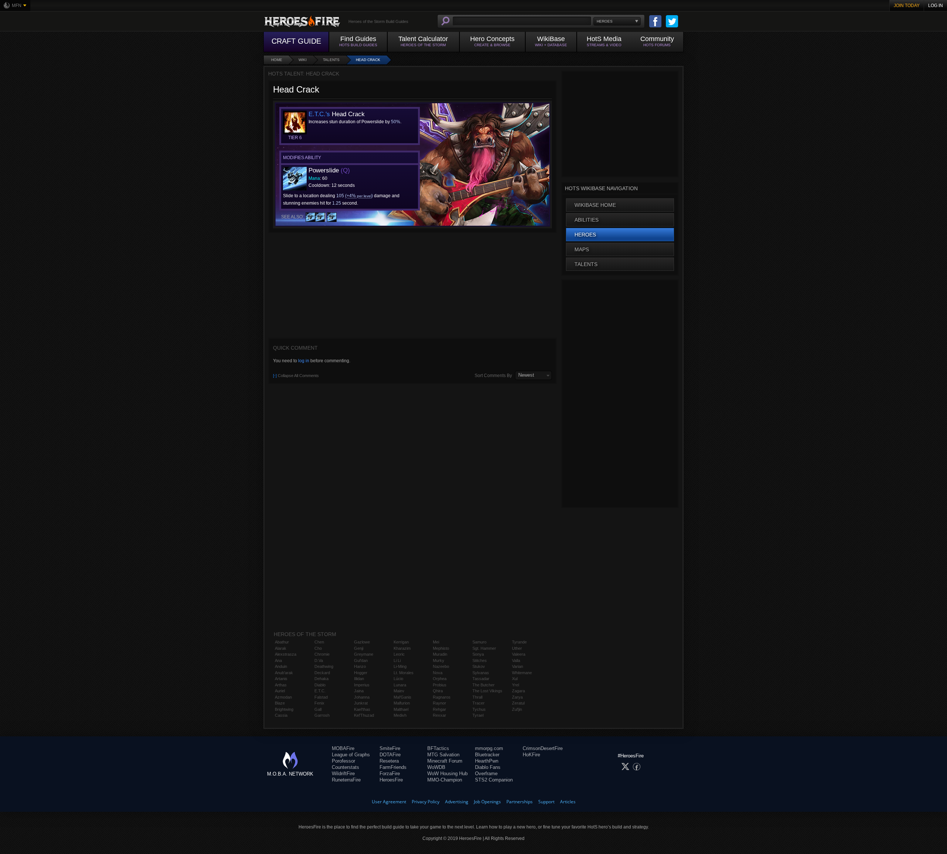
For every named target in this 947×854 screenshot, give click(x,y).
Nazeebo (441, 666)
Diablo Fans (488, 767)
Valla (516, 660)
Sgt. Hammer (484, 648)
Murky (438, 660)
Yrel (515, 685)
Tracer (478, 703)
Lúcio (398, 678)
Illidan (359, 678)
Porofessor (343, 761)
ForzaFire (390, 773)
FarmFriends (393, 767)
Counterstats (345, 767)
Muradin (440, 654)
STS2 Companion (494, 780)
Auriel (280, 691)
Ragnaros (442, 697)
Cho (318, 648)
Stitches (479, 660)
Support (546, 801)
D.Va (318, 660)
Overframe (486, 773)
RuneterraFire (346, 780)
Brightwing (284, 709)
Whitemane (522, 672)
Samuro (479, 642)
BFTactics (438, 748)
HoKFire (531, 754)
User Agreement (389, 801)
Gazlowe (362, 642)
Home (276, 60)
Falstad (321, 697)
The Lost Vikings (487, 691)
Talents (331, 60)
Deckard (322, 672)
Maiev (399, 691)
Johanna (362, 697)
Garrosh (322, 715)
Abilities (586, 220)
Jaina (359, 691)
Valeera (518, 654)
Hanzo (360, 666)
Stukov (478, 666)
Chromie (322, 654)
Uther (517, 648)
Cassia (281, 715)
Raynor (439, 703)
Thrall (477, 697)
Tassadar (480, 678)
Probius (439, 685)
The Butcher (483, 685)
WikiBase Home (595, 205)
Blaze (280, 703)
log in (303, 360)
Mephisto (441, 648)
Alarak (280, 648)
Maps (581, 249)
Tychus (479, 709)
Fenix (319, 703)
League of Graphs (351, 754)
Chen (319, 642)
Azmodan (283, 697)
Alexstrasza (285, 654)
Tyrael (477, 715)
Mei (436, 642)
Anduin (281, 666)
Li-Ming (400, 666)
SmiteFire (390, 748)
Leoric (399, 654)
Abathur (282, 642)
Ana (278, 660)
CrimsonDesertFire (543, 748)
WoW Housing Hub (447, 773)
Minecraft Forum (444, 761)
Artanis (281, 678)
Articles (568, 801)
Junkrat (361, 703)
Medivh (400, 715)
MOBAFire (343, 748)
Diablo (320, 685)
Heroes (585, 235)
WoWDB (436, 767)
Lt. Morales (404, 672)
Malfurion (402, 703)
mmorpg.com (489, 748)
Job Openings (487, 801)
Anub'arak (284, 672)
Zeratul (518, 703)
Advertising (456, 801)
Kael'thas (362, 709)
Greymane (363, 654)
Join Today (907, 5)
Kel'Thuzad (364, 715)
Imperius (362, 685)
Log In (935, 5)
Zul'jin (517, 709)
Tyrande (519, 642)
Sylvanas (480, 672)
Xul (515, 678)
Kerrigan (401, 642)
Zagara (518, 691)
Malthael (401, 709)
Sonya (478, 654)
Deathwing (323, 666)
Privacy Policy (425, 801)
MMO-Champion (444, 780)
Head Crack (368, 60)
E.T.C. (320, 691)
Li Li (397, 660)
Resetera (389, 761)
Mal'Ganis (402, 697)
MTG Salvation (443, 754)
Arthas (281, 685)
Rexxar (439, 715)
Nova (437, 672)
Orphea (439, 678)
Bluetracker (487, 754)
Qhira (438, 691)
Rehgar (439, 709)
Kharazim (402, 648)
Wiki (303, 60)
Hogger (360, 672)
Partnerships (519, 801)
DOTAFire (390, 754)
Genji (358, 648)
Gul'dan (361, 660)
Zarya (517, 697)
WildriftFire (343, 773)
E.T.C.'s (319, 114)
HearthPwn (486, 761)
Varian (517, 666)
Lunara (400, 685)
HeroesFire (391, 780)
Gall (317, 709)
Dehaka (321, 678)
